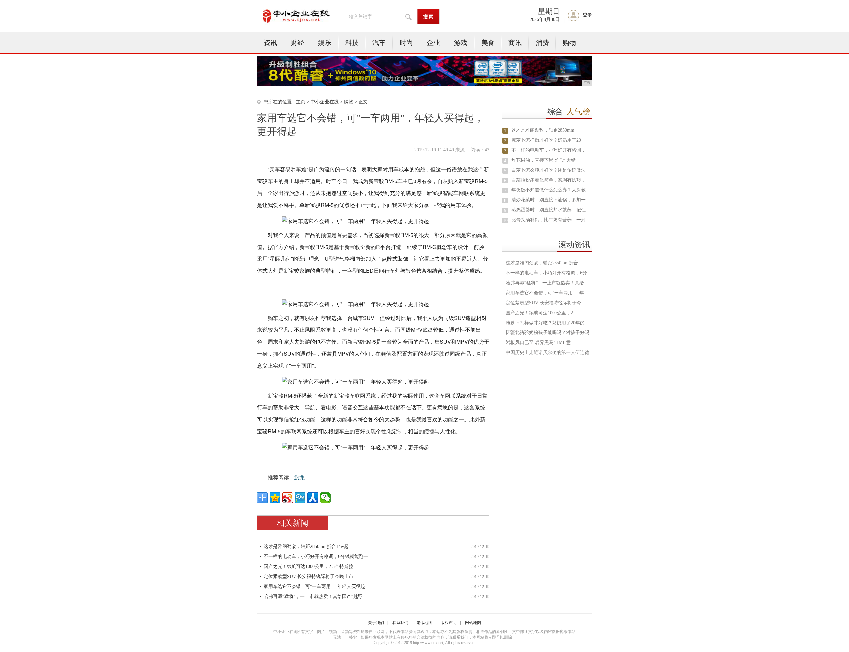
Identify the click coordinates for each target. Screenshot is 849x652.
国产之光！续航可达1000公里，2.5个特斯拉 (308, 566)
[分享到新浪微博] (287, 497)
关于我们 (376, 622)
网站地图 (473, 622)
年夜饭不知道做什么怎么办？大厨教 (548, 189)
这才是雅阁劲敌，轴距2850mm (542, 130)
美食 (487, 42)
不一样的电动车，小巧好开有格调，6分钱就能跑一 (316, 556)
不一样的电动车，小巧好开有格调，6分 (546, 272)
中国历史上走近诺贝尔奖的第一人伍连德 (547, 352)
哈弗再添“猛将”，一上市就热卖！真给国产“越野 (313, 596)
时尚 (406, 42)
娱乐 (324, 42)
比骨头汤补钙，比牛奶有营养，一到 (548, 219)
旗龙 (299, 477)
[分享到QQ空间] (275, 497)
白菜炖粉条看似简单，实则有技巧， (548, 180)
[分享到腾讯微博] (300, 497)
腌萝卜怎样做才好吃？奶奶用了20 (546, 140)
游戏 (460, 42)
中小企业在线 (325, 101)
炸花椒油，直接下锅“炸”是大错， (545, 160)
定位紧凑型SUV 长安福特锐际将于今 (543, 302)
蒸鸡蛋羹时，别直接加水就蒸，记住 (548, 209)
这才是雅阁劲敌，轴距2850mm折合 (542, 262)
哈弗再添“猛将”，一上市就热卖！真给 (545, 282)
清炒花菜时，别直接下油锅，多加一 (548, 199)
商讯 (515, 42)
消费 (542, 42)
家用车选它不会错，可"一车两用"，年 (545, 292)
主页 (300, 101)
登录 (587, 14)
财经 (297, 42)
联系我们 (400, 622)
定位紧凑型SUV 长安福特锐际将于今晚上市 (308, 576)
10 (505, 220)
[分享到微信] (325, 497)
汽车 (379, 42)
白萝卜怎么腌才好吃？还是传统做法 (548, 170)
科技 (352, 42)
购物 (569, 42)
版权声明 (449, 622)
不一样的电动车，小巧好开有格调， (548, 150)
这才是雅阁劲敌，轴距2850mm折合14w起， (308, 546)
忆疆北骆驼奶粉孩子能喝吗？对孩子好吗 (547, 332)
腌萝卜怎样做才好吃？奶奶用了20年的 (545, 322)
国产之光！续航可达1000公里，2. (540, 312)
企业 (433, 42)
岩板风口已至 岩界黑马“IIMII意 (538, 342)
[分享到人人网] (312, 497)
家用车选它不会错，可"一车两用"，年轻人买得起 (314, 586)
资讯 (270, 42)
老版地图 (424, 622)
